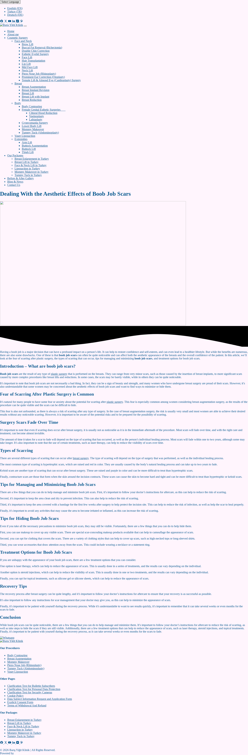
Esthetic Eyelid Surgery (35, 54)
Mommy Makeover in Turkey (31, 171)
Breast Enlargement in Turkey (32, 158)
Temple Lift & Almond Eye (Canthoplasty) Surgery (51, 80)
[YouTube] (10, 21)
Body (18, 103)
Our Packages (15, 155)
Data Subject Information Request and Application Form (39, 698)
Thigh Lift (28, 152)
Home (10, 31)
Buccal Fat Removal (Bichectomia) (42, 47)
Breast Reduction (32, 99)
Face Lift (27, 57)
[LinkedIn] (14, 21)
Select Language (10, 2)
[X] (6, 21)
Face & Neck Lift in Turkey (30, 165)
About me (13, 34)
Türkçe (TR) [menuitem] (14, 11)
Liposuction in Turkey (27, 168)
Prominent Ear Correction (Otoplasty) (43, 76)
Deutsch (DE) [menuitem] (15, 14)
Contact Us (13, 184)
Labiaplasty (35, 119)
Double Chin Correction (36, 50)
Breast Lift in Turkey (26, 162)
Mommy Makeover (33, 129)
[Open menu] (25, 26)
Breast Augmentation (34, 86)
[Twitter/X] (6, 743)
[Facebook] (2, 21)
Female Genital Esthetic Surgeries (44, 109)
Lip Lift (26, 63)
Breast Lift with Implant (35, 96)
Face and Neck (23, 41)
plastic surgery (59, 373)
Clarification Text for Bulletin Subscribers (31, 685)
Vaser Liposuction (25, 135)
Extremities (21, 139)
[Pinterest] (21, 21)
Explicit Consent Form (20, 702)
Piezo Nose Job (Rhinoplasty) (39, 73)
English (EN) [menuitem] (15, 8)
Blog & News (15, 181)
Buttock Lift (29, 148)
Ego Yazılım (22, 753)
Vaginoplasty (36, 116)
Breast (18, 83)
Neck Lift (27, 70)
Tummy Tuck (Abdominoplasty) (40, 132)
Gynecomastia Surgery (35, 122)
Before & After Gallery (20, 178)
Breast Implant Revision (35, 90)
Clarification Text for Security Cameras (29, 692)
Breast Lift (28, 93)
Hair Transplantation (33, 60)
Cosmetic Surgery (17, 37)
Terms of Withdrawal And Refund (26, 705)
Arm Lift (27, 142)
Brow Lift (27, 44)
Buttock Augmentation (35, 145)
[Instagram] (18, 21)
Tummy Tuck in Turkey (28, 175)
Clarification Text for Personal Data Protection (33, 689)
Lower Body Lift (31, 126)
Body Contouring (32, 106)
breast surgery (81, 458)
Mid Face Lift (30, 67)
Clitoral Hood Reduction (43, 112)
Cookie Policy (15, 695)
